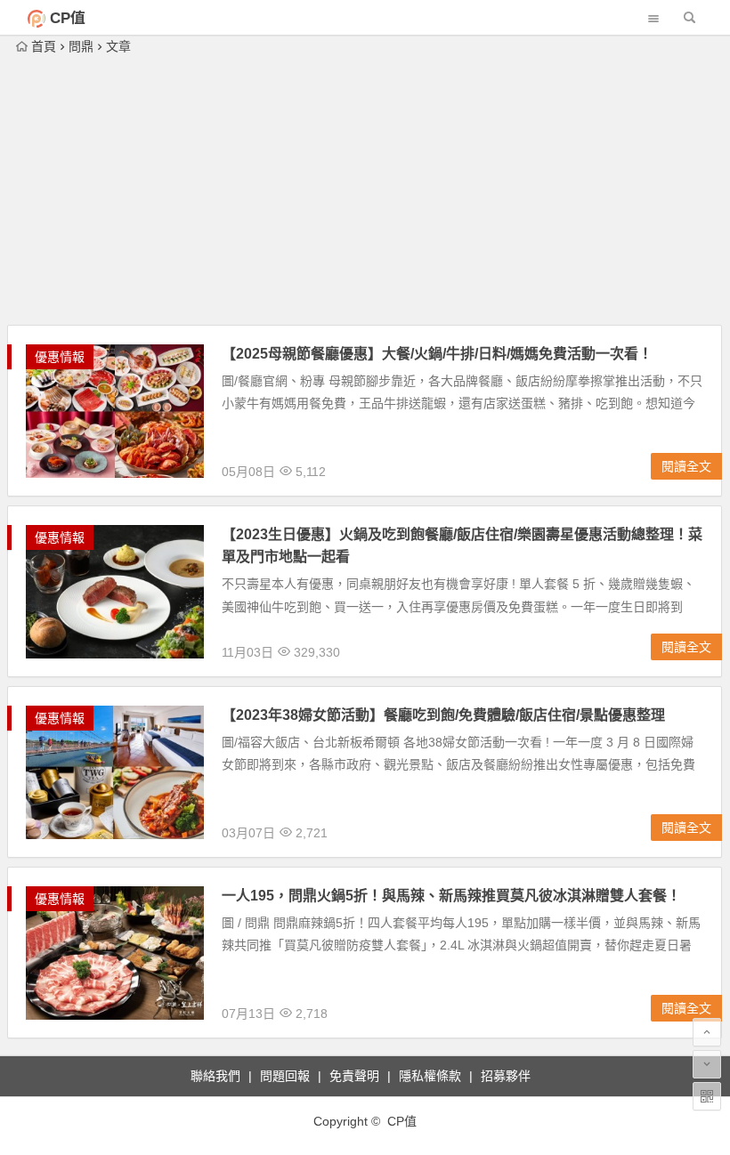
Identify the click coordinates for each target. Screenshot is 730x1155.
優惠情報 (60, 357)
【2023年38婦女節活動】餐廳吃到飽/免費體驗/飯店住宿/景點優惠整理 (443, 715)
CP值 (67, 18)
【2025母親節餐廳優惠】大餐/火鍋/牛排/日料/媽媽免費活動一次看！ (437, 353)
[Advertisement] (365, 191)
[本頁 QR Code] (707, 1096)
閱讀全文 (686, 466)
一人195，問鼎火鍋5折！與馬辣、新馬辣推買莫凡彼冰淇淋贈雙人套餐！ (451, 895)
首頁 (43, 46)
